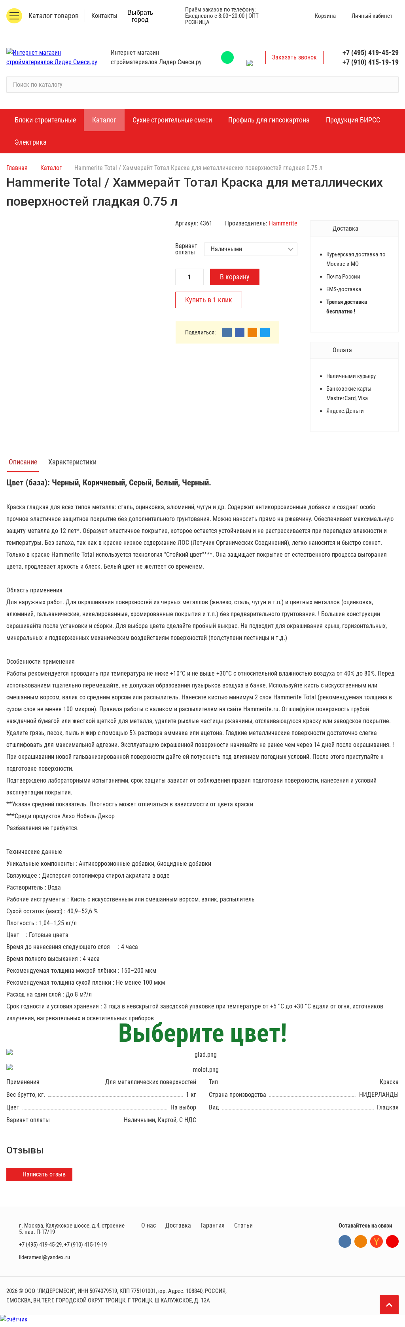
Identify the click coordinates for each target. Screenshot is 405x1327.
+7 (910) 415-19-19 (371, 62)
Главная (17, 168)
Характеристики (72, 462)
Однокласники (360, 1241)
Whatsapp (227, 57)
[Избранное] (288, 16)
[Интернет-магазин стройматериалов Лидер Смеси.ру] (53, 57)
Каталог (51, 168)
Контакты (104, 15)
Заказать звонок (294, 57)
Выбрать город (140, 16)
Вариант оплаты (186, 249)
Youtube (392, 1241)
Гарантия (213, 1225)
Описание (23, 462)
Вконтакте (345, 1241)
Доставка (178, 1225)
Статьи (243, 1225)
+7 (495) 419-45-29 (371, 52)
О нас (148, 1225)
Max (249, 57)
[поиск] (389, 85)
